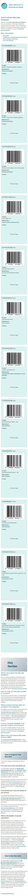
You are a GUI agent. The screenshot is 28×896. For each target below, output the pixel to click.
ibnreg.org (12, 841)
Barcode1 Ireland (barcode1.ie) (9, 863)
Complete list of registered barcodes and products (15, 37)
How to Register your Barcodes (10, 38)
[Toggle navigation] (3, 12)
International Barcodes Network (19, 688)
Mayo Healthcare (6, 425)
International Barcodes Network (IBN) (12, 739)
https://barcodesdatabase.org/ (18, 715)
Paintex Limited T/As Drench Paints (10, 222)
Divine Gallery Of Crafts (7, 578)
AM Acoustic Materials (7, 71)
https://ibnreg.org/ (9, 699)
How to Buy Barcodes (8, 40)
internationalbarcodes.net (8, 893)
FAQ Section (6, 35)
